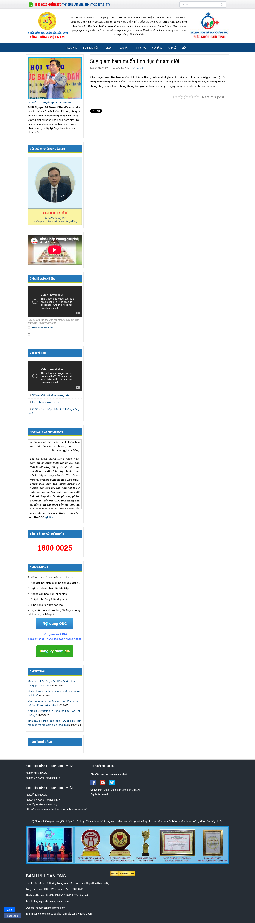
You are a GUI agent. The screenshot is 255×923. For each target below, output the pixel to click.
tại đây (49, 517)
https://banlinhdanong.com (50, 907)
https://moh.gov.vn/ (36, 772)
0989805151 (78, 889)
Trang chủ (71, 47)
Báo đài (122, 48)
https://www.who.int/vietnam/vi (43, 777)
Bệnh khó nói (89, 48)
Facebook (12, 916)
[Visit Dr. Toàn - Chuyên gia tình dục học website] (55, 78)
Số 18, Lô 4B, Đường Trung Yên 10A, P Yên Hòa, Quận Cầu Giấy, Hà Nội (72, 883)
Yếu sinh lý (137, 68)
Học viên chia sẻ (42, 327)
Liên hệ (185, 47)
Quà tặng (157, 47)
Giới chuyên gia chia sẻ (46, 401)
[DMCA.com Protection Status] (122, 873)
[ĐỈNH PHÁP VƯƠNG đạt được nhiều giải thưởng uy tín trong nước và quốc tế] (127, 844)
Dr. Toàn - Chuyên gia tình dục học (50, 102)
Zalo (9, 909)
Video (107, 48)
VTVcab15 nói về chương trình (51, 395)
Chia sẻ (172, 47)
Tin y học (141, 47)
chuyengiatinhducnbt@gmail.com (51, 901)
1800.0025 (49, 889)
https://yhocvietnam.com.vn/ (41, 804)
